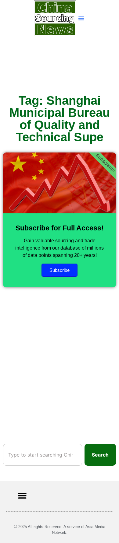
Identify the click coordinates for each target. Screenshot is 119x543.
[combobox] (42, 455)
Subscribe (59, 270)
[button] (81, 18)
